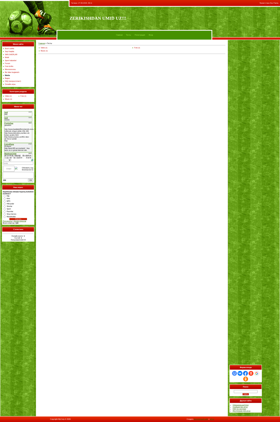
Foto (22, 96)
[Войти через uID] (234, 373)
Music (7, 99)
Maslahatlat (11, 217)
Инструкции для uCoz (242, 411)
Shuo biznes (11, 214)
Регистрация (140, 35)
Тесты (128, 35)
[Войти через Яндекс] (251, 373)
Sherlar (9, 206)
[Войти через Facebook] (245, 373)
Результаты (7, 221)
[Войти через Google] (256, 373)
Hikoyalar (10, 204)
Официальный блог (241, 405)
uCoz (212, 419)
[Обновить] (32, 160)
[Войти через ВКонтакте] (240, 373)
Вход (151, 35)
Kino (8, 198)
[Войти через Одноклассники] (245, 379)
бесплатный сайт (201, 419)
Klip (8, 196)
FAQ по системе (239, 409)
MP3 (8, 201)
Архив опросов (20, 221)
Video (7, 96)
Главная (119, 35)
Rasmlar (10, 211)
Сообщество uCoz (240, 407)
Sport (9, 209)
